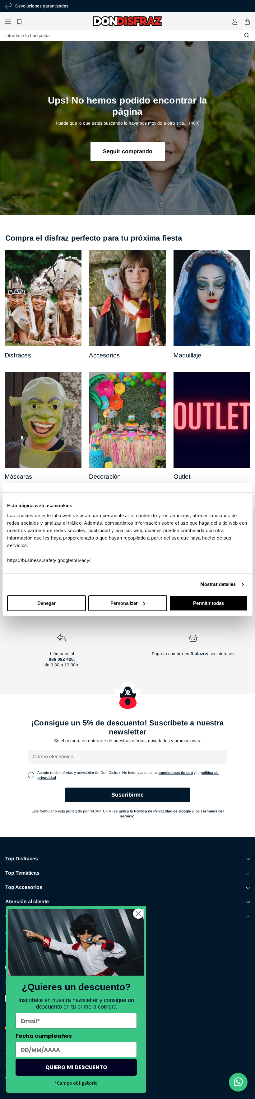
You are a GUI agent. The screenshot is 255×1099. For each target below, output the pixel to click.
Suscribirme (127, 795)
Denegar (46, 603)
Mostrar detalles (218, 584)
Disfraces (18, 355)
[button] (8, 21)
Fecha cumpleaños (44, 1036)
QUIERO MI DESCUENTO (76, 1067)
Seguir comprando (127, 151)
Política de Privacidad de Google (162, 811)
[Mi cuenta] (235, 22)
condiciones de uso (176, 772)
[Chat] (238, 1082)
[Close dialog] (138, 913)
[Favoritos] (20, 21)
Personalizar (124, 603)
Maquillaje (188, 355)
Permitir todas (208, 603)
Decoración (105, 476)
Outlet (182, 476)
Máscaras (18, 476)
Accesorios (104, 355)
